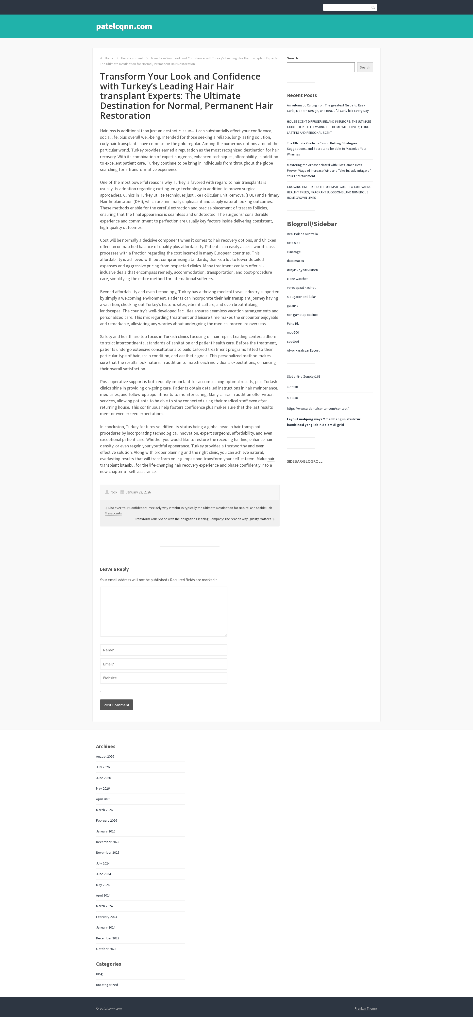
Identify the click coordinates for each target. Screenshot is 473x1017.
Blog (99, 974)
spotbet (293, 341)
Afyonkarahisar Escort (303, 350)
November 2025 (107, 852)
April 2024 (103, 895)
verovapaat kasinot (301, 287)
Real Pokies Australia (302, 234)
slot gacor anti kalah (302, 296)
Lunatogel (294, 252)
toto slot (293, 242)
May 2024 (103, 884)
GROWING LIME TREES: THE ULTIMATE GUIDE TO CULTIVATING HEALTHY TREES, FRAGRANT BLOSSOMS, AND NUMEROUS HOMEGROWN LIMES (329, 192)
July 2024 (103, 863)
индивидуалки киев (302, 270)
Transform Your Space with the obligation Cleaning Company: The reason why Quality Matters (203, 519)
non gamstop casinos (303, 314)
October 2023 (106, 949)
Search (292, 58)
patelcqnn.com (124, 26)
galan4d (293, 305)
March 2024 (104, 906)
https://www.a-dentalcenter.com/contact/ (318, 408)
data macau (295, 260)
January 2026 (105, 831)
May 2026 (103, 788)
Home (109, 58)
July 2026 (103, 767)
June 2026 (103, 778)
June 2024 (103, 874)
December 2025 (107, 842)
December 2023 (107, 938)
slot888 (292, 387)
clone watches (297, 278)
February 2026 (106, 820)
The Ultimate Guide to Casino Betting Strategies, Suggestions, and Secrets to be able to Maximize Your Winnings (327, 148)
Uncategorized (132, 58)
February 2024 (106, 917)
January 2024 (105, 927)
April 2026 (103, 799)
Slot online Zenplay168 (303, 376)
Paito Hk (293, 323)
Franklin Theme (366, 1008)
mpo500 (293, 332)
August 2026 (105, 756)
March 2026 (104, 810)
